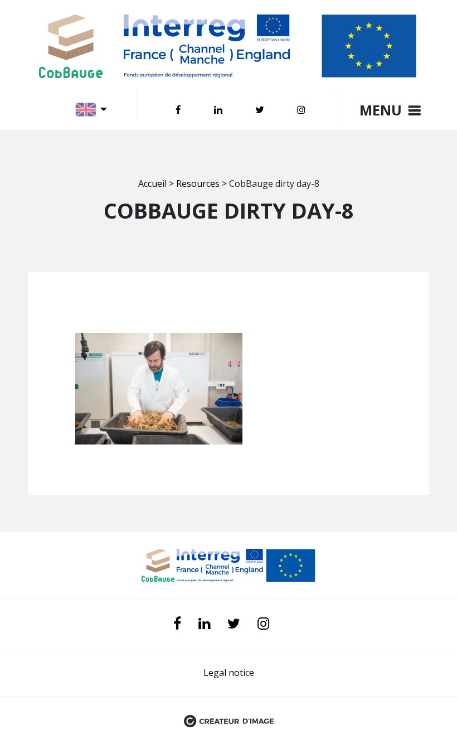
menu (380, 110)
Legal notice (228, 672)
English (93, 109)
